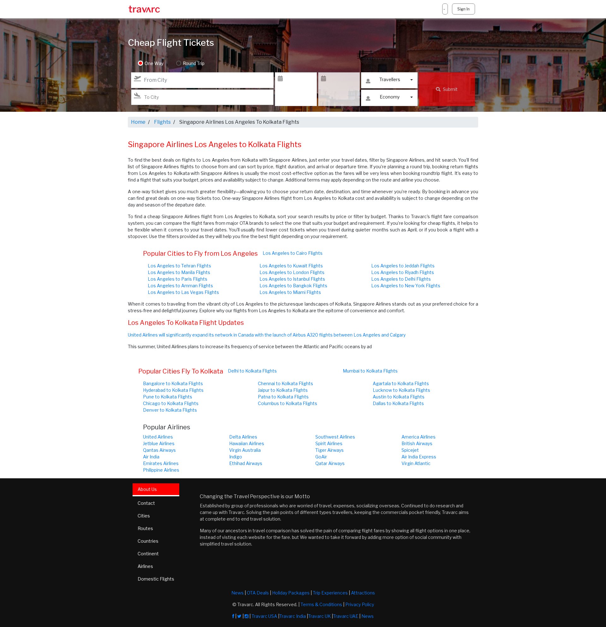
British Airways (416, 443)
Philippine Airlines (161, 470)
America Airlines (418, 436)
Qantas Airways (159, 450)
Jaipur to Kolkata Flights (283, 390)
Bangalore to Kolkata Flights (173, 383)
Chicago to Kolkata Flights (171, 403)
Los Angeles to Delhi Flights (401, 279)
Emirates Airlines (161, 463)
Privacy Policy (359, 604)
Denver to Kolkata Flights (170, 410)
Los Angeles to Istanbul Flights (292, 279)
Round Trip (194, 63)
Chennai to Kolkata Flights (285, 383)
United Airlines (158, 436)
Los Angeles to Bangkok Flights (293, 285)
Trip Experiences (330, 592)
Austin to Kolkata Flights (399, 396)
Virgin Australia (245, 450)
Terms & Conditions (321, 604)
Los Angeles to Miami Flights (290, 292)
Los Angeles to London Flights (291, 272)
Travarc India (292, 616)
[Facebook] (233, 616)
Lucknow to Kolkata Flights (401, 390)
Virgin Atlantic (416, 463)
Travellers (389, 79)
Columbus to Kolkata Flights (287, 403)
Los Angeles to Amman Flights (180, 285)
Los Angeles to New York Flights (405, 285)
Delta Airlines (243, 436)
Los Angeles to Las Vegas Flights (183, 292)
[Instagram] (246, 616)
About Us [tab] (147, 489)
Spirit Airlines (328, 443)
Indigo (235, 456)
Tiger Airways (329, 450)
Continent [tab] (148, 553)
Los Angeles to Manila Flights (179, 272)
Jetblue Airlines (159, 443)
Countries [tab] (148, 541)
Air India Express (418, 456)
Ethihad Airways (245, 463)
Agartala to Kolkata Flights (401, 383)
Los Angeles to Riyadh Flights (402, 272)
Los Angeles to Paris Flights (177, 279)
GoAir (321, 456)
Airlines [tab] (145, 566)
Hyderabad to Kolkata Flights (173, 390)
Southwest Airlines (335, 436)
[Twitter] (239, 616)
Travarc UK (319, 616)
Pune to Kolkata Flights (167, 396)
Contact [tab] (146, 503)
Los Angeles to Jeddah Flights (403, 265)
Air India (151, 456)
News (237, 592)
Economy (390, 96)
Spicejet (410, 450)
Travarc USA (264, 616)
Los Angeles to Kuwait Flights (291, 265)
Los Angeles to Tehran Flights (179, 265)
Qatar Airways (330, 463)
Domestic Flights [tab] (156, 579)
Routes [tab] (145, 528)
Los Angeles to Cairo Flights (293, 253)
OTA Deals (258, 592)
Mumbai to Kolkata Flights (370, 370)
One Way (154, 63)
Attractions (363, 592)
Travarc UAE (345, 616)
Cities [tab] (144, 515)
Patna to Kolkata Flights (283, 396)
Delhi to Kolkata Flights (252, 370)
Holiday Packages (291, 592)
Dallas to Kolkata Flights (398, 403)
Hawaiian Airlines (246, 443)
